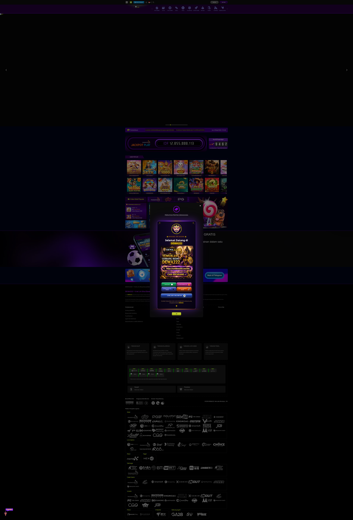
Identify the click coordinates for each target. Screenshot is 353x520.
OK (176, 314)
